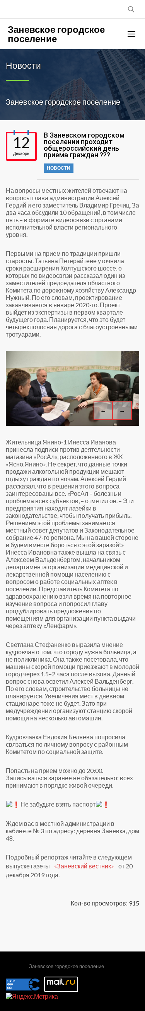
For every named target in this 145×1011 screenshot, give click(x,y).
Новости (58, 168)
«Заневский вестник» (84, 866)
